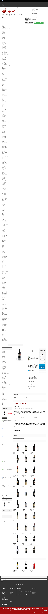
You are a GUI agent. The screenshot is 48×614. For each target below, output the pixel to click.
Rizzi (2, 266)
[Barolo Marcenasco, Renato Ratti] (34, 515)
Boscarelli (3, 120)
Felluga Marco (4, 184)
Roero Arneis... (15, 570)
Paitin (3, 244)
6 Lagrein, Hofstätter (9, 411)
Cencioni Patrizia (4, 152)
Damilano (3, 173)
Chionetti (3, 155)
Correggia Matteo (4, 169)
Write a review (29, 373)
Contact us (3, 3)
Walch (3, 312)
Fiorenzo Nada (4, 190)
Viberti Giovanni (4, 304)
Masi (2, 226)
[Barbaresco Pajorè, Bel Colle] (17, 504)
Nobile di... (15, 486)
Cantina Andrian (4, 136)
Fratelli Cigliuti (4, 193)
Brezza (3, 58)
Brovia (3, 127)
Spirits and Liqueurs (4, 80)
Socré (3, 286)
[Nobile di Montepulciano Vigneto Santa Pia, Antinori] (17, 481)
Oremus (3, 242)
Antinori (3, 104)
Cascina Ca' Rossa (4, 143)
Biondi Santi (3, 116)
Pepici (3, 73)
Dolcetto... (14, 452)
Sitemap (11, 601)
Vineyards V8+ (4, 309)
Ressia (3, 261)
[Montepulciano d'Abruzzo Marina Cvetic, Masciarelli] (26, 470)
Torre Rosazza (4, 296)
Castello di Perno (4, 148)
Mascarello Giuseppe (5, 224)
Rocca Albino (4, 268)
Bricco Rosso (4, 126)
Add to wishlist (41, 370)
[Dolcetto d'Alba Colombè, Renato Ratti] (26, 527)
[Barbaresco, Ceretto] (17, 538)
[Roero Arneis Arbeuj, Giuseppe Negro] (17, 565)
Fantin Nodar (3, 181)
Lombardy (10, 521)
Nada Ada (3, 236)
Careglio (3, 141)
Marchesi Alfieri (4, 220)
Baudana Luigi (4, 110)
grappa (8, 521)
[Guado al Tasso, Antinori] (34, 459)
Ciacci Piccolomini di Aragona (6, 156)
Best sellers (11, 592)
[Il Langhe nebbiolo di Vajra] (7, 465)
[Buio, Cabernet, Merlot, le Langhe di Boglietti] (7, 424)
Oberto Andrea (4, 240)
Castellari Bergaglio (4, 145)
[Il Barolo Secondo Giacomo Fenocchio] (7, 457)
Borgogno (3, 119)
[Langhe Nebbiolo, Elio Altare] (26, 447)
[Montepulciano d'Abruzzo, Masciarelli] (17, 470)
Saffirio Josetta (4, 275)
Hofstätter (3, 204)
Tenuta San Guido (4, 294)
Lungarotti (3, 215)
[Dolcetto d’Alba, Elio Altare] (17, 447)
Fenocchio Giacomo (4, 185)
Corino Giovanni (4, 167)
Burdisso (3, 60)
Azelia (3, 108)
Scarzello (3, 281)
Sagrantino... (15, 463)
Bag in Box (3, 79)
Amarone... (23, 486)
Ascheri (3, 107)
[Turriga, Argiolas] (34, 481)
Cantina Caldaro (4, 137)
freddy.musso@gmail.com (24, 594)
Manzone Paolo (4, 218)
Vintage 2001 (4, 42)
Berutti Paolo (3, 114)
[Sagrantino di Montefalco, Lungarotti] (17, 459)
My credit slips (34, 592)
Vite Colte (3, 310)
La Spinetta (3, 328)
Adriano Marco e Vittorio (5, 54)
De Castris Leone (4, 174)
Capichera (3, 140)
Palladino (3, 72)
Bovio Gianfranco (4, 121)
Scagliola (3, 279)
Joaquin (3, 69)
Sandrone (3, 277)
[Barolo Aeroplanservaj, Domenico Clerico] (34, 538)
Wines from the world (5, 39)
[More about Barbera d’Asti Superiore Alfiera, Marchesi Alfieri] (4, 504)
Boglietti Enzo (4, 117)
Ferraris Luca (4, 187)
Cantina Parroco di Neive (5, 138)
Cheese (3, 84)
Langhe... (23, 452)
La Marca (3, 209)
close (45, 610)
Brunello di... (32, 452)
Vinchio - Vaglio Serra (5, 308)
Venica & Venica (4, 303)
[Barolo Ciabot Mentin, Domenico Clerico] (17, 550)
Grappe (3, 400)
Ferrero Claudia (4, 188)
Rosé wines (3, 353)
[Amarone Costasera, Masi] (26, 481)
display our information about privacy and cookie (36, 612)
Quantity (41, 354)
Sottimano (3, 287)
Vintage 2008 (4, 47)
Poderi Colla (3, 255)
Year (40, 358)
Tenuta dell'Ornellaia (4, 291)
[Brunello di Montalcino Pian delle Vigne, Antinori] (34, 447)
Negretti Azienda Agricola (5, 237)
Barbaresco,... (15, 543)
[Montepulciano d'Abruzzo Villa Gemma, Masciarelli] (34, 470)
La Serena (3, 211)
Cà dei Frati (3, 132)
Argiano (3, 105)
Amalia (3, 99)
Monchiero (3, 70)
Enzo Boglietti (4, 63)
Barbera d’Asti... (9, 503)
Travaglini (3, 297)
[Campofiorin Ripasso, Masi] (34, 504)
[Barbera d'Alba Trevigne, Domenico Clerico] (26, 538)
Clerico (3, 158)
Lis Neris (3, 214)
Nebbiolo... (31, 532)
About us (3, 26)
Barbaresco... (15, 509)
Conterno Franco (4, 164)
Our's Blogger (6, 510)
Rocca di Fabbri (4, 270)
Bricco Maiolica (4, 124)
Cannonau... (15, 520)
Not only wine (4, 82)
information (3, 25)
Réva (2, 262)
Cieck (3, 157)
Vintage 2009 (4, 48)
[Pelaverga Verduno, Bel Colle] (26, 504)
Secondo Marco (4, 284)
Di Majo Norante (4, 176)
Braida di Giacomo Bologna (5, 122)
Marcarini (3, 219)
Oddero (3, 241)
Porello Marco (4, 257)
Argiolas (3, 106)
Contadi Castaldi (4, 161)
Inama (3, 206)
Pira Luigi (3, 75)
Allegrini (3, 96)
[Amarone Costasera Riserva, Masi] (17, 493)
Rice (2, 86)
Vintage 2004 (4, 44)
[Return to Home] (3, 345)
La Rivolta (3, 210)
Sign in (3, 2)
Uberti (3, 299)
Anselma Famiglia (4, 101)
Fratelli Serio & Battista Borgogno (6, 65)
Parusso (3, 246)
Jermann (3, 207)
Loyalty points (4, 27)
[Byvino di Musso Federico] (9, 10)
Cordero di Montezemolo (5, 166)
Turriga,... (31, 486)
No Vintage (3, 41)
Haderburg (3, 202)
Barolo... (31, 520)
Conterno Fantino (4, 163)
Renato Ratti (3, 260)
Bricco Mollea (4, 59)
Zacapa (3, 313)
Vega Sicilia (3, 301)
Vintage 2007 (4, 46)
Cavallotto (3, 151)
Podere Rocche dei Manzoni (6, 254)
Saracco (3, 278)
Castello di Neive (4, 147)
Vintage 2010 (4, 49)
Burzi (2, 130)
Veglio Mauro (3, 302)
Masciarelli (3, 225)
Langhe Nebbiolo (4, 521)
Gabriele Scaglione (4, 327)
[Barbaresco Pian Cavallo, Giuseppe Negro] (26, 565)
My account (34, 588)
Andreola (3, 100)
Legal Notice (3, 30)
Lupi (2, 216)
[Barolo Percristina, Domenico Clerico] (34, 550)
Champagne (3, 37)
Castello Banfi (4, 146)
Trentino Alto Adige (9, 520)
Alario (3, 94)
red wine (6, 519)
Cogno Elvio (3, 159)
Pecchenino (3, 247)
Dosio (3, 179)
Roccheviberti (4, 272)
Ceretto (3, 153)
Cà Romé (3, 133)
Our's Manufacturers (4, 52)
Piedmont (3, 519)
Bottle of (41, 360)
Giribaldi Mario (4, 68)
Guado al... (31, 463)
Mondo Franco (4, 232)
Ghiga (3, 67)
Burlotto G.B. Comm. (5, 129)
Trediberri (3, 298)
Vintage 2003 (4, 43)
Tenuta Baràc (4, 77)
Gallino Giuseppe (4, 78)
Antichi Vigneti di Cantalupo (5, 56)
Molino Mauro (4, 230)
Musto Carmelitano (4, 235)
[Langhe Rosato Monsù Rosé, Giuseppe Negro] (34, 565)
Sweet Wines (4, 35)
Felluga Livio (3, 183)
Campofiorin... (32, 509)
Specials (5, 408)
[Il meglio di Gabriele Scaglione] (7, 448)
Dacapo (3, 61)
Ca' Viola (3, 135)
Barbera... (23, 520)
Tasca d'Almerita (4, 288)
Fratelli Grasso (4, 194)
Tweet (30, 370)
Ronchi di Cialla (4, 273)
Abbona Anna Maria (4, 88)
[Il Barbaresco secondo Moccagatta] (7, 489)
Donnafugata (3, 178)
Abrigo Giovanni (4, 53)
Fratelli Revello (4, 195)
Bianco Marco (4, 115)
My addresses (34, 593)
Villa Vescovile (4, 307)
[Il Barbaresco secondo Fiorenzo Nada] (7, 481)
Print (29, 388)
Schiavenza (3, 283)
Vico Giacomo (4, 305)
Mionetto (3, 228)
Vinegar (3, 83)
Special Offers (4, 38)
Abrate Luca (3, 90)
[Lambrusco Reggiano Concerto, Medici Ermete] (26, 493)
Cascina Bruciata (4, 142)
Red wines (3, 33)
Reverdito (3, 263)
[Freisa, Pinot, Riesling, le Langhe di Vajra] (7, 473)
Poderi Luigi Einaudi (4, 256)
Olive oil (3, 85)
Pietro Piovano (4, 74)
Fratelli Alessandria (4, 192)
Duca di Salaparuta (4, 180)
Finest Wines (4, 600)
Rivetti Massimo (4, 265)
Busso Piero (3, 131)
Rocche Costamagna (5, 271)
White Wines (3, 32)
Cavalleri (3, 150)
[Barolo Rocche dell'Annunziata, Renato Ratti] (17, 527)
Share (33, 370)
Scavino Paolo (4, 282)
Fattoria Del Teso (4, 64)
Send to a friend (31, 381)
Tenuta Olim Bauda (4, 293)
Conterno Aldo (4, 162)
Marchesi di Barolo (4, 221)
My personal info (34, 594)
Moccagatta (3, 229)
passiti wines (3, 593)
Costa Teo (3, 171)
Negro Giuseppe (4, 239)
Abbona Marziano (4, 89)
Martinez (3, 223)
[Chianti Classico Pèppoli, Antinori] (26, 459)
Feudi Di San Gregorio (5, 189)
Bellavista (3, 112)
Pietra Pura (3, 250)
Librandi (3, 213)
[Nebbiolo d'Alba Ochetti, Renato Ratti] (34, 527)
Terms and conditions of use (6, 28)
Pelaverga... (23, 509)
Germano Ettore (4, 199)
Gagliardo (3, 197)
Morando (3, 234)
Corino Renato (4, 168)
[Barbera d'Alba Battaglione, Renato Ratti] (26, 515)
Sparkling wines (4, 36)
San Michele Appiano (5, 276)
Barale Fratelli (4, 57)
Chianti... (23, 463)
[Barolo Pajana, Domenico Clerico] (26, 550)
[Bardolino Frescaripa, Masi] (34, 493)
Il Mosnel (3, 205)
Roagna (3, 267)
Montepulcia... (15, 475)
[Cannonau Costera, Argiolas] (17, 515)
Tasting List (3, 51)
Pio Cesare (3, 252)
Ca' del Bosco (4, 134)
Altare (3, 98)
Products (3, 31)
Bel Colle (3, 111)
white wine (8, 519)
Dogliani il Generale (4, 62)
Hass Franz (3, 203)
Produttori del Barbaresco (5, 258)
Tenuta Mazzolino (4, 292)
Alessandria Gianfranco (5, 95)
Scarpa (3, 280)
